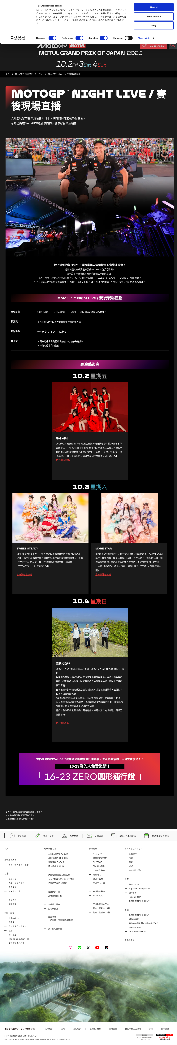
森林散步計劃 (54, 904)
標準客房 (133, 892)
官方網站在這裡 (63, 460)
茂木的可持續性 (55, 928)
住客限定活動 (135, 870)
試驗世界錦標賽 (100, 857)
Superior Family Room (139, 888)
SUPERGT (97, 862)
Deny (153, 25)
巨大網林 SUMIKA (56, 866)
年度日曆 (13, 878)
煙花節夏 (13, 900)
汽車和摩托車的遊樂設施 (59, 874)
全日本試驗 (98, 878)
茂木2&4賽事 (99, 866)
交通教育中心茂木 (17, 943)
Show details (144, 38)
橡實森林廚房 (135, 927)
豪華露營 (133, 853)
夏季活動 (13, 887)
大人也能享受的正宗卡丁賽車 (61, 878)
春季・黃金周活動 (17, 883)
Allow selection (154, 16)
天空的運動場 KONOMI (58, 853)
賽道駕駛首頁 (99, 891)
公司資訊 (49, 1029)
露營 (131, 862)
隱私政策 (113, 1029)
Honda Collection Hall (19, 938)
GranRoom (134, 884)
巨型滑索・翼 (54, 891)
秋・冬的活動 (15, 891)
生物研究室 (53, 908)
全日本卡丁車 (99, 882)
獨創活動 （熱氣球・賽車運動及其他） (61, 918)
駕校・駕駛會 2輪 (101, 908)
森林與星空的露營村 (18, 926)
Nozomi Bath (135, 896)
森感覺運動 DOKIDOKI (58, 857)
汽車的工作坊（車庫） (58, 883)
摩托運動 (13, 934)
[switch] (79, 38)
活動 (40, 74)
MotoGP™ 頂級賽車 (24, 74)
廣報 (63, 1029)
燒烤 (131, 866)
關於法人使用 (95, 1029)
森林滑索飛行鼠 (55, 895)
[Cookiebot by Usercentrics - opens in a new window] (18, 38)
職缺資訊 (77, 1029)
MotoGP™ (97, 853)
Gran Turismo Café (137, 931)
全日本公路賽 (99, 870)
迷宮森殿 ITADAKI (56, 862)
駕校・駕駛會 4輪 (101, 912)
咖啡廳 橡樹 (134, 919)
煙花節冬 (13, 904)
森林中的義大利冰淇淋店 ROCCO (143, 923)
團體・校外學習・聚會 (19, 864)
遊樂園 (12, 922)
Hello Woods (14, 918)
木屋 (131, 857)
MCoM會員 (98, 895)
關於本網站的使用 (133, 1029)
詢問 (151, 1029)
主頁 (7, 74)
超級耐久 (97, 874)
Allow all (154, 7)
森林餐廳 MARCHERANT (140, 900)
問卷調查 (165, 1029)
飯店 (11, 930)
